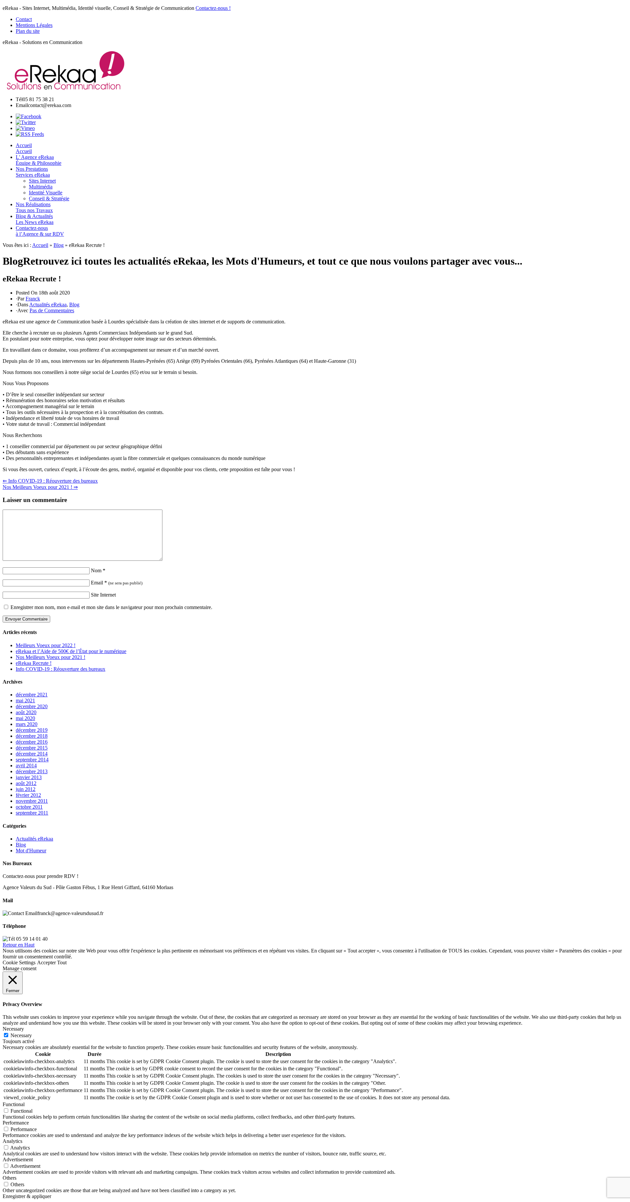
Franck (33, 298)
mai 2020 (25, 718)
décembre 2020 (32, 706)
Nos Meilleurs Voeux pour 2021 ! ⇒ (40, 487)
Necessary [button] (13, 1029)
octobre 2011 (29, 807)
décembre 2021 (32, 694)
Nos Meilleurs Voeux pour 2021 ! (50, 657)
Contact (24, 19)
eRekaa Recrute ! (34, 663)
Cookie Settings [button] (19, 962)
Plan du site (28, 31)
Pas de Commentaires (52, 310)
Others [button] (9, 1178)
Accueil (40, 245)
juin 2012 (25, 789)
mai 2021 (25, 700)
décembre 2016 (32, 742)
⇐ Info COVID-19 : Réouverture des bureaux (50, 481)
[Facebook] (28, 116)
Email (116, 582)
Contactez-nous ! (213, 8)
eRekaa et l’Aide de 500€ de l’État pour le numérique (71, 651)
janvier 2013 (29, 777)
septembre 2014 (32, 759)
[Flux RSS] (30, 134)
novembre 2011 (32, 801)
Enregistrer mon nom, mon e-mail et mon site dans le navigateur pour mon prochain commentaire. (111, 607)
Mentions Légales (34, 25)
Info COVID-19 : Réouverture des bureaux (60, 669)
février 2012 (28, 795)
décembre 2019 (32, 730)
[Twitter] (26, 122)
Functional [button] (14, 1104)
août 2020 (26, 712)
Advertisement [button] (18, 1159)
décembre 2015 (32, 748)
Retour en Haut (18, 945)
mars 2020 (26, 724)
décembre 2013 (32, 771)
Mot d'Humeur (31, 850)
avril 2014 (26, 765)
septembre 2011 (32, 813)
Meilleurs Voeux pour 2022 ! (45, 645)
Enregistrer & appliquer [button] (27, 1196)
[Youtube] (25, 128)
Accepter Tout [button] (52, 962)
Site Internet (103, 595)
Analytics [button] (12, 1141)
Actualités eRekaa (48, 304)
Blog (58, 245)
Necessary (21, 1035)
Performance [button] (16, 1123)
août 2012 (26, 783)
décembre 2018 (32, 736)
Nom (98, 570)
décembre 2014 (32, 753)
